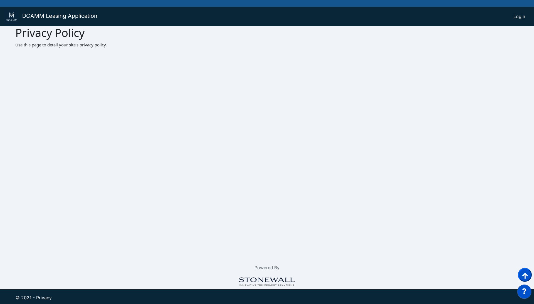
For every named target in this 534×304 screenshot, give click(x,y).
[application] (524, 293)
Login (519, 16)
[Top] (525, 275)
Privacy (44, 297)
